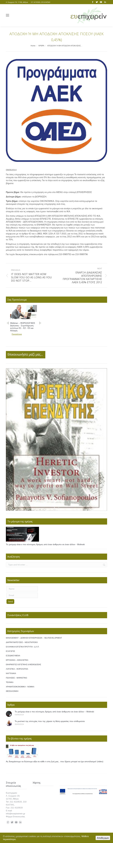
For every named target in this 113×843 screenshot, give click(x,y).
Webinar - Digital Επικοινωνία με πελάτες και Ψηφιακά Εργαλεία (22, 325)
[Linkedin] (105, 2)
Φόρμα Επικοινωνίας (15, 816)
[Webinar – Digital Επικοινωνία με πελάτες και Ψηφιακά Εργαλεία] (23, 318)
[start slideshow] (54, 507)
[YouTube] (101, 2)
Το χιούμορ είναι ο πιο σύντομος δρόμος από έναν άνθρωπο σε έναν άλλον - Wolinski (45, 544)
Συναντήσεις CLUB (17, 615)
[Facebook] (92, 2)
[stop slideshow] (58, 507)
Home (33, 46)
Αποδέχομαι (103, 838)
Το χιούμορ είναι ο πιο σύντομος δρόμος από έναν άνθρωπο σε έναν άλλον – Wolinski (54, 711)
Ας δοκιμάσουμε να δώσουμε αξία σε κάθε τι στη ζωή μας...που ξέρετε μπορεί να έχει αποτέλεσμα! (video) (54, 761)
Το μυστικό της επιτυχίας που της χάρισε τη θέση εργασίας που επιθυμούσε (50, 721)
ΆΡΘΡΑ (41, 46)
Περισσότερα (17, 332)
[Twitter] (97, 2)
